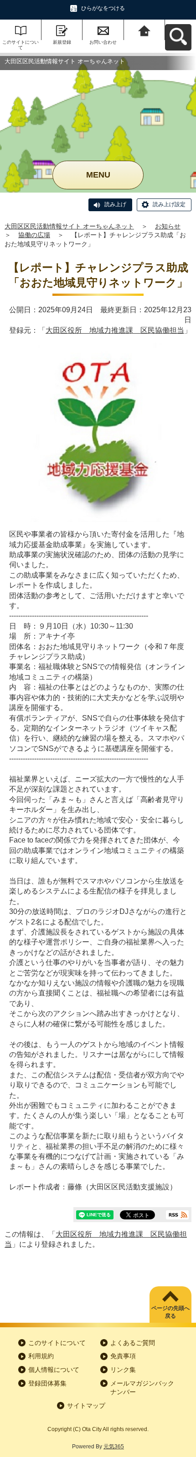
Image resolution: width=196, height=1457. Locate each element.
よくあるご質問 (132, 1342)
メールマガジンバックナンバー (142, 1388)
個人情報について (53, 1369)
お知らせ (168, 226)
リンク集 (123, 1369)
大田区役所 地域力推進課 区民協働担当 (115, 330)
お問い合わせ (103, 42)
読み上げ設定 (169, 204)
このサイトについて (20, 45)
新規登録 (62, 42)
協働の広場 (34, 235)
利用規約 (41, 1356)
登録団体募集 (47, 1383)
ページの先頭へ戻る (170, 1312)
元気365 (113, 1446)
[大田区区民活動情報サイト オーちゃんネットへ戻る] (145, 30)
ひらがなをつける (103, 8)
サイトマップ (86, 1405)
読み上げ (115, 204)
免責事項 (123, 1356)
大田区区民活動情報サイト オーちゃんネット (69, 226)
